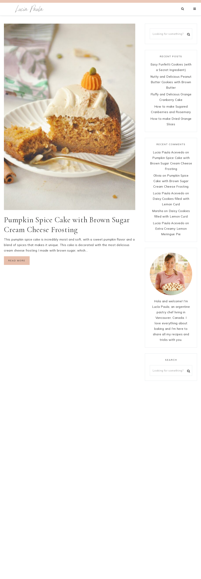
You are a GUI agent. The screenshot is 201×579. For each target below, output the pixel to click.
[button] (194, 9)
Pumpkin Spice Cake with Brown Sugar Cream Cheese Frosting (171, 163)
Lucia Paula (29, 9)
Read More (16, 260)
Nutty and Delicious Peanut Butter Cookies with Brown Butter (171, 82)
